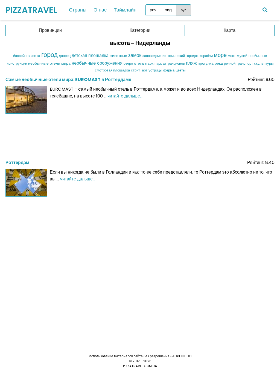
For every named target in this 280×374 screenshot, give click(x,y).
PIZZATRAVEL (31, 10)
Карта (229, 30)
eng (168, 10)
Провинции (50, 30)
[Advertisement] (140, 135)
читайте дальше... (124, 96)
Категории (140, 30)
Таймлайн (125, 9)
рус (183, 10)
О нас (100, 9)
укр (153, 10)
